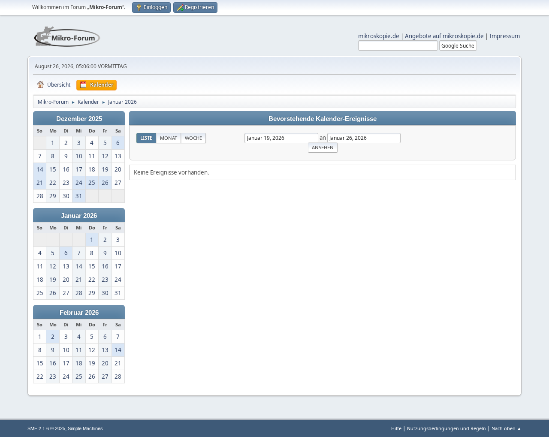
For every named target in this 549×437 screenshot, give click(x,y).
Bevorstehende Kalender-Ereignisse (322, 118)
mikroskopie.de (378, 36)
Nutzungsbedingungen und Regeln (446, 428)
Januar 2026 (79, 215)
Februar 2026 (79, 312)
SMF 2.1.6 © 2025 (46, 428)
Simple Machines (85, 428)
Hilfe (396, 428)
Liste (146, 138)
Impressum (504, 36)
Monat (168, 138)
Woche (193, 138)
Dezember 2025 (79, 118)
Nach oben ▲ (507, 428)
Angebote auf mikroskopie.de (444, 36)
